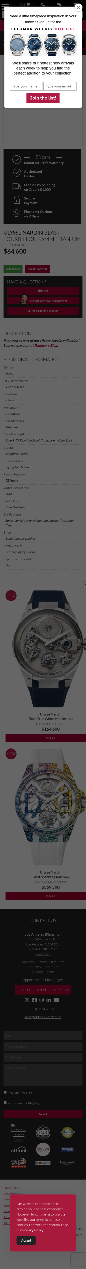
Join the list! (43, 98)
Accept (26, 1240)
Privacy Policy (32, 1230)
